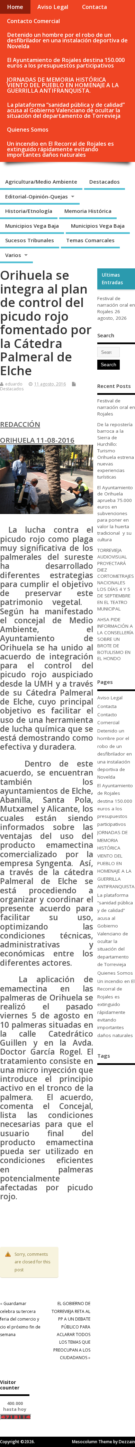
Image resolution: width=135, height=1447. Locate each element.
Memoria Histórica (87, 210)
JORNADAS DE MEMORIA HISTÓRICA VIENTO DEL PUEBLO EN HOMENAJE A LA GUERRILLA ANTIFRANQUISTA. (63, 85)
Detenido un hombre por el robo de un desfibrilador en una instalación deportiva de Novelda (67, 40)
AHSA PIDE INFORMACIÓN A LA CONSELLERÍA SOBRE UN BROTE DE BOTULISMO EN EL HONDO (115, 638)
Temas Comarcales (90, 240)
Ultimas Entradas (112, 279)
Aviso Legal (52, 7)
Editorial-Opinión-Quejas (36, 196)
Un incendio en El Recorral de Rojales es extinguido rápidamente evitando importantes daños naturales (60, 149)
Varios (13, 255)
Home (15, 7)
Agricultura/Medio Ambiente (41, 181)
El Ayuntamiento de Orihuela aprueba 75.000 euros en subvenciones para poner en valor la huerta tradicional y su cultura (115, 513)
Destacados (104, 181)
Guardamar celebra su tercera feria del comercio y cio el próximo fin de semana (20, 1319)
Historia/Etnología (28, 210)
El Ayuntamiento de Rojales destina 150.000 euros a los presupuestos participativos (66, 62)
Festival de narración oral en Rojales (116, 305)
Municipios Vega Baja (32, 225)
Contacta (94, 7)
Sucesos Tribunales (29, 240)
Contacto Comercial (33, 21)
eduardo (13, 384)
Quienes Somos (27, 129)
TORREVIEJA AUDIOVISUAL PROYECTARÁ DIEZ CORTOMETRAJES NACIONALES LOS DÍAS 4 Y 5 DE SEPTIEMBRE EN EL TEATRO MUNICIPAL (115, 579)
